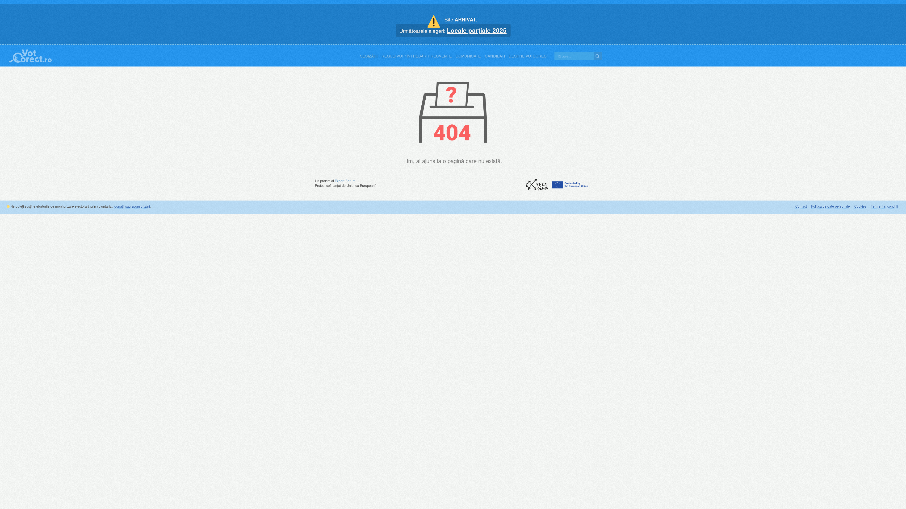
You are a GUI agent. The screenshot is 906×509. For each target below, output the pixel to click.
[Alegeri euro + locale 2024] (30, 55)
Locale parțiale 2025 (477, 30)
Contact (801, 206)
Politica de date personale (830, 206)
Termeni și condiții (884, 206)
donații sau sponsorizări (132, 206)
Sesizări (369, 56)
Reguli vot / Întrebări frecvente (417, 56)
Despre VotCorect (529, 56)
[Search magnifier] (598, 56)
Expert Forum (345, 180)
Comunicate (468, 56)
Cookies (860, 206)
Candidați (495, 56)
